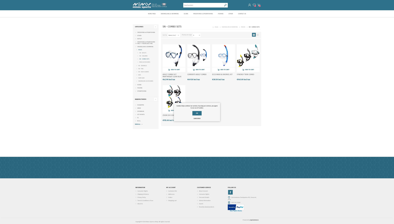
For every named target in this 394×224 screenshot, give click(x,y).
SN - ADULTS (142, 53)
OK (197, 113)
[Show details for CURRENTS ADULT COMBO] (198, 55)
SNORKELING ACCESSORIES (145, 81)
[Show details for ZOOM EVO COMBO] (174, 96)
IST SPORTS (141, 114)
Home (216, 27)
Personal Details (204, 197)
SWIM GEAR (141, 78)
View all (137, 124)
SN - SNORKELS (142, 65)
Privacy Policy (141, 197)
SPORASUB (140, 111)
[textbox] (203, 5)
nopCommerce (254, 220)
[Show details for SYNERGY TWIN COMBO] (248, 55)
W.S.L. (139, 121)
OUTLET (139, 39)
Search (201, 204)
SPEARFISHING (141, 91)
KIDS (139, 75)
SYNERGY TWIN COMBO (245, 74)
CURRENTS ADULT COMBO (196, 74)
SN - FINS (140, 68)
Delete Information (205, 200)
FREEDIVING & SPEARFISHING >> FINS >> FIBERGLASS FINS (145, 42)
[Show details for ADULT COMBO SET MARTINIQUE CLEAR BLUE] (174, 55)
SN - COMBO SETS (144, 59)
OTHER (139, 35)
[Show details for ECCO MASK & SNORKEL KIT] (223, 55)
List (258, 35)
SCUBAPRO (140, 105)
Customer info (172, 191)
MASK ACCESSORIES (144, 62)
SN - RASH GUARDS (143, 72)
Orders (170, 197)
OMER (139, 108)
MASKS (243, 27)
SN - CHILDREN (143, 56)
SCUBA (139, 84)
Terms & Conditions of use (145, 200)
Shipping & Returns (143, 194)
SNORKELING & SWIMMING (230, 27)
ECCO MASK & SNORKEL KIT (222, 74)
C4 (138, 117)
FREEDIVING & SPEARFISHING (146, 32)
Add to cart (175, 69)
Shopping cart (259, 5)
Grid (254, 35)
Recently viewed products (206, 207)
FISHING (139, 88)
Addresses (171, 194)
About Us (140, 204)
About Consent (203, 191)
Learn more (197, 118)
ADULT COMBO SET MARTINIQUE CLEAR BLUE (172, 75)
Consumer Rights (142, 191)
